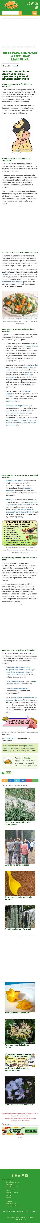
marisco (9, 423)
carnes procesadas (18, 413)
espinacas (29, 367)
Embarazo (9, 1198)
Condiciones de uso (12, 1217)
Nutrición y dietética (12, 1182)
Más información (9, 738)
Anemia (8, 1195)
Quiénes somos (11, 1203)
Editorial (27, 758)
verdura (35, 365)
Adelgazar (9, 1184)
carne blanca (17, 423)
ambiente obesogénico (19, 688)
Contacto (9, 1201)
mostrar (14, 66)
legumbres (33, 420)
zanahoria (26, 319)
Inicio (3, 47)
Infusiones (9, 1190)
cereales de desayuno (23, 672)
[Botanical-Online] (11, 5)
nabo (20, 319)
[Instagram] (23, 1176)
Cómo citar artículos (12, 1206)
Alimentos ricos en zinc (14, 481)
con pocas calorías (31, 346)
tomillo (8, 401)
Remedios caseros (12, 1193)
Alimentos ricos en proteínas (17, 405)
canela (14, 401)
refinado (26, 504)
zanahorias (10, 370)
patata (9, 321)
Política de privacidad (27, 1217)
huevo (8, 420)
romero (30, 399)
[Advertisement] (20, 33)
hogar (20, 700)
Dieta (7, 47)
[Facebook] (13, 1176)
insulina (5, 274)
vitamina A (28, 372)
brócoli (20, 370)
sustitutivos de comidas (15, 674)
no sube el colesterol (19, 420)
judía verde (33, 319)
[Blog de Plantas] (26, 1176)
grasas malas (15, 681)
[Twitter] (19, 1176)
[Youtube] (16, 1176)
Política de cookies (20, 1220)
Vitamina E (10, 500)
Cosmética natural (12, 1187)
